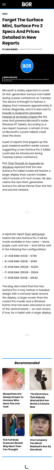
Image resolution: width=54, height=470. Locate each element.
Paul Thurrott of (23, 165)
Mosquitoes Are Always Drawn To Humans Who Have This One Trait (13, 400)
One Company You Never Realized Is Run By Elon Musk (40, 444)
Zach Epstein (11, 49)
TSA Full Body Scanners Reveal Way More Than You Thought (13, 444)
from (34, 234)
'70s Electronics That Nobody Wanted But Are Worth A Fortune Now (39, 400)
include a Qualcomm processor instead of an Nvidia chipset (22, 115)
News (4, 14)
